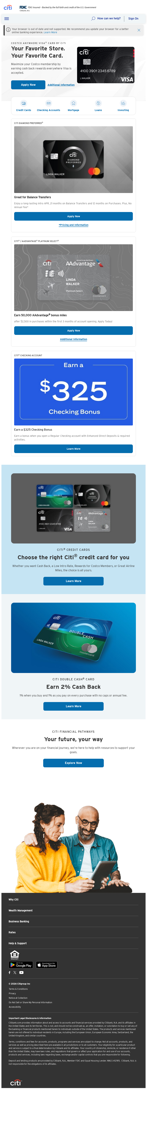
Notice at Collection (18, 998)
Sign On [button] (133, 18)
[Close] (139, 29)
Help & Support (18, 943)
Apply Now (33, 86)
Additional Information (59, 84)
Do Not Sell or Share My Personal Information (30, 1002)
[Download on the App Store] (46, 964)
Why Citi (13, 899)
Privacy (12, 993)
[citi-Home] (7, 8)
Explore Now (84, 763)
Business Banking (19, 921)
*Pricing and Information (96, 224)
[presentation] (55, 10)
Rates (12, 932)
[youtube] (21, 972)
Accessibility (15, 1007)
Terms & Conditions (18, 989)
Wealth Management (21, 910)
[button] (6, 18)
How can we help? (109, 18)
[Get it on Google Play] (21, 964)
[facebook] (9, 972)
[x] (15, 972)
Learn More (50, 32)
